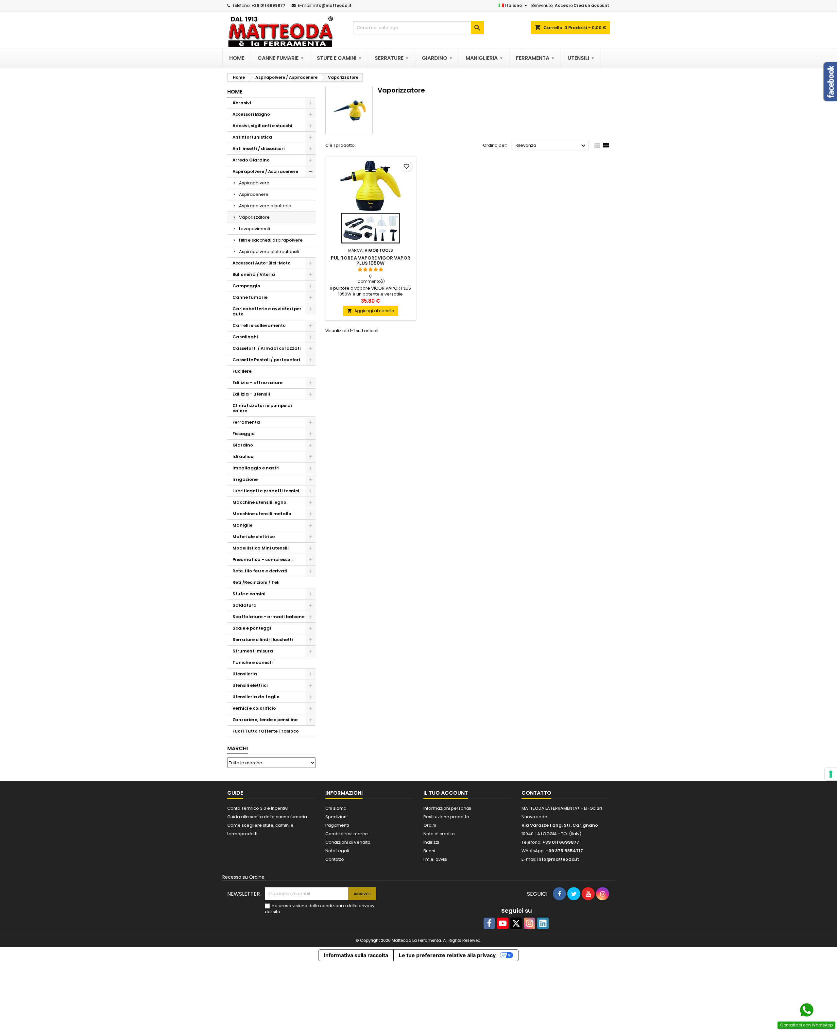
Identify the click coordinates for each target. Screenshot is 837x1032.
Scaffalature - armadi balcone (268, 617)
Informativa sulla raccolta (356, 955)
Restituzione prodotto (446, 817)
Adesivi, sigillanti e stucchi (262, 126)
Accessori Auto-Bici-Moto (261, 263)
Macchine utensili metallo (261, 514)
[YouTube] (502, 923)
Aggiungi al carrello (370, 310)
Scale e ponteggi (251, 628)
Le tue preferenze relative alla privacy (447, 955)
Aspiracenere (253, 194)
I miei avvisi (435, 859)
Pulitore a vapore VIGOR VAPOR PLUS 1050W (370, 260)
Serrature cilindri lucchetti (262, 639)
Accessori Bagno (251, 114)
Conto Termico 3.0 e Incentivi (257, 808)
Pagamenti (337, 825)
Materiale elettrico (253, 536)
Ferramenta (246, 422)
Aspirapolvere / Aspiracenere (265, 171)
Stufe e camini (248, 594)
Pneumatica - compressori (263, 559)
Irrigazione (245, 479)
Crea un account (591, 5)
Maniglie (242, 525)
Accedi (562, 5)
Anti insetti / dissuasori (258, 148)
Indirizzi (431, 842)
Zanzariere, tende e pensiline (265, 720)
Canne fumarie (249, 297)
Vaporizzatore (254, 217)
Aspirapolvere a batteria (265, 206)
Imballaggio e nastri (256, 468)
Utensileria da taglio (256, 697)
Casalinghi (245, 337)
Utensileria (244, 674)
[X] (516, 923)
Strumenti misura (252, 651)
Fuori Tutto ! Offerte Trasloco (265, 731)
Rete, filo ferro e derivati (259, 571)
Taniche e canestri (253, 662)
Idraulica (243, 456)
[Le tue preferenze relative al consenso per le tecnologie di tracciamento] (831, 774)
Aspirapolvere (254, 183)
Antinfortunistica (252, 137)
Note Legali (337, 851)
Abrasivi (241, 103)
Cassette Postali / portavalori (266, 360)
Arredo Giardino (251, 160)
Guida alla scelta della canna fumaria (267, 817)
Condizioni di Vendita (347, 842)
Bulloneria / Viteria (253, 274)
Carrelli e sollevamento (259, 325)
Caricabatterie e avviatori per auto (266, 311)
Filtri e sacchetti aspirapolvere (271, 240)
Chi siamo (336, 808)
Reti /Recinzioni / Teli (256, 582)
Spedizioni (336, 817)
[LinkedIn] (543, 923)
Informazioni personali (447, 808)
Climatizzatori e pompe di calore (262, 408)
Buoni (429, 851)
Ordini (429, 825)
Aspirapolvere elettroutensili (269, 251)
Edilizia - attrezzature (257, 383)
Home (234, 91)
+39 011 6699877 (268, 5)
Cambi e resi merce (346, 834)
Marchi (237, 748)
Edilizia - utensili (251, 394)
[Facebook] (489, 923)
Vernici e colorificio (254, 708)
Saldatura (244, 605)
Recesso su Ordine (243, 877)
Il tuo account (445, 793)
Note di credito (439, 834)
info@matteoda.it (332, 5)
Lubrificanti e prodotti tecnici (265, 491)
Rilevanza (551, 146)
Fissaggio (243, 434)
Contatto (334, 859)
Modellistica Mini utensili (260, 548)
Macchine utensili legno (259, 502)
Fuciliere (241, 371)
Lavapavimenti (254, 229)
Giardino (242, 445)
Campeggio (246, 286)
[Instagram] (529, 923)
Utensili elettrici (250, 685)
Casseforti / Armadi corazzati (266, 348)
